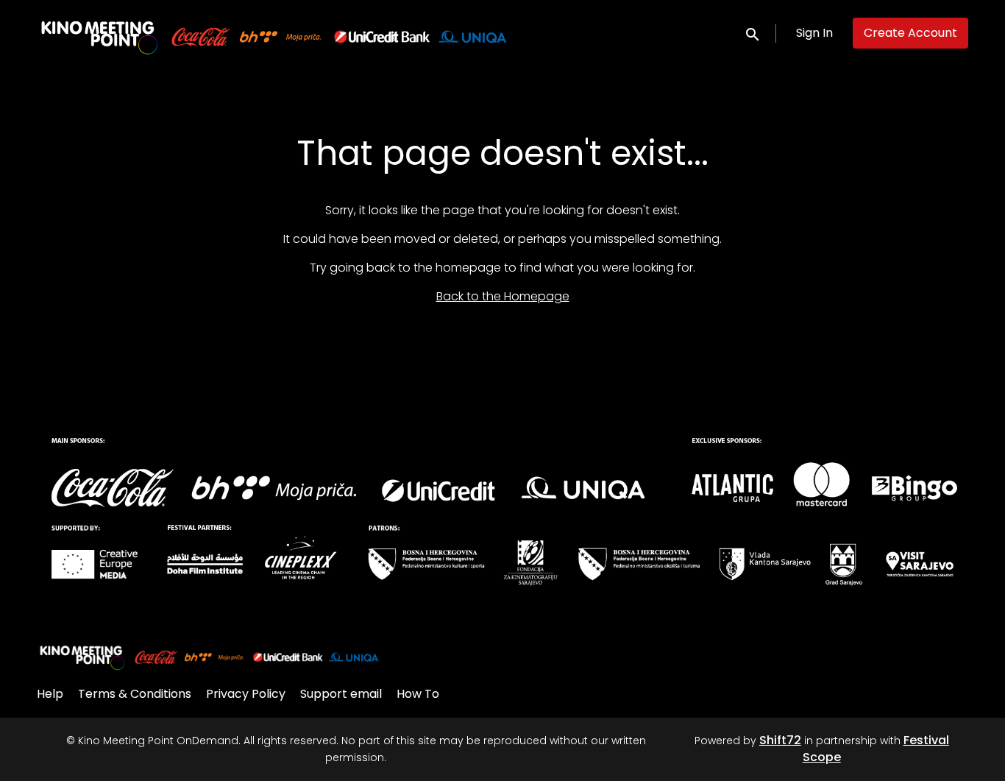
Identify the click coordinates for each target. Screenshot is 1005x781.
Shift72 (780, 740)
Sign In (814, 32)
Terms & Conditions (134, 693)
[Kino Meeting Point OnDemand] (210, 656)
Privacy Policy (245, 693)
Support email (341, 693)
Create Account (910, 32)
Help (50, 693)
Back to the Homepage (502, 296)
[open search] (753, 33)
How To (418, 693)
